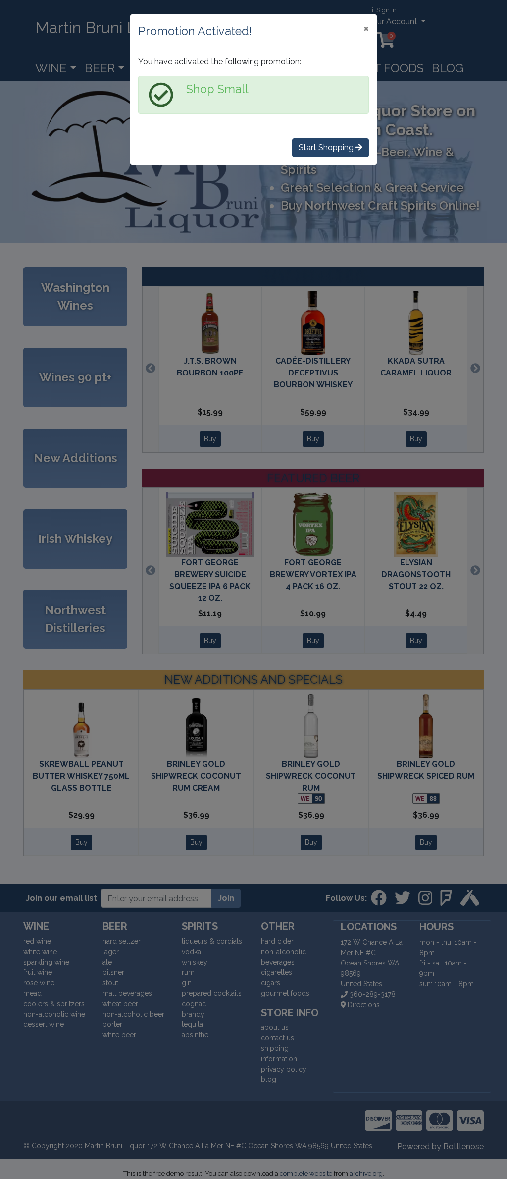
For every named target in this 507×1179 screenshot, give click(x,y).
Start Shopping (327, 147)
